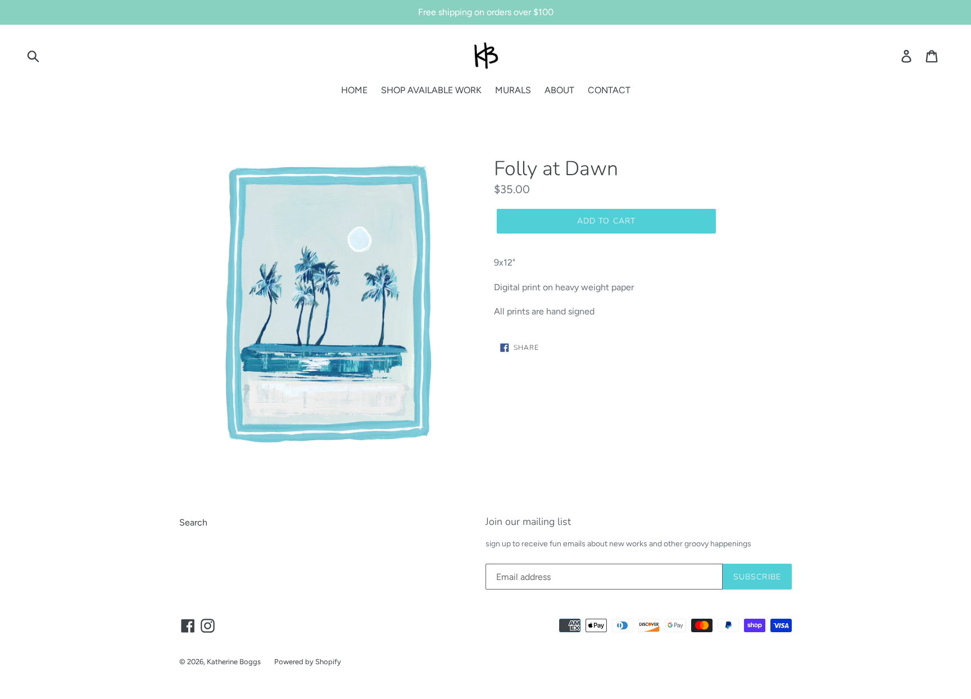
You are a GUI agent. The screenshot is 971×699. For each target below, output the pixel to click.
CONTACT (609, 90)
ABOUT (559, 90)
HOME (354, 90)
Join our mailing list (528, 522)
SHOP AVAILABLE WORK (431, 90)
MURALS (513, 90)
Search (193, 522)
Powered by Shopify (307, 661)
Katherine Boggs (234, 661)
